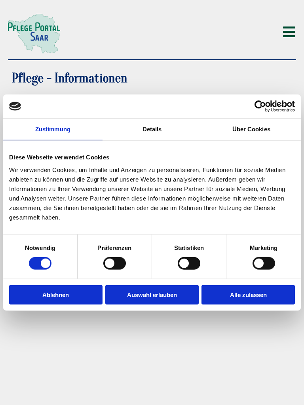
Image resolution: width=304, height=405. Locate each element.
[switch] (114, 263)
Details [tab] (152, 129)
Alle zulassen (248, 294)
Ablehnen (55, 294)
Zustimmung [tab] (52, 129)
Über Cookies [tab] (251, 129)
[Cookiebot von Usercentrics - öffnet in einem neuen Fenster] (260, 106)
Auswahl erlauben (152, 294)
